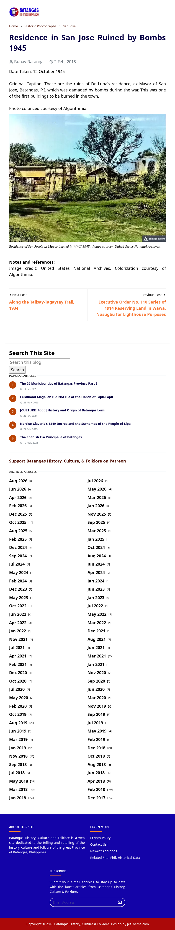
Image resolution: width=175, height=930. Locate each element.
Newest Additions (103, 851)
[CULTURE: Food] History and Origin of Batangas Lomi (62, 410)
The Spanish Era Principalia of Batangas (51, 437)
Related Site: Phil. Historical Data (115, 857)
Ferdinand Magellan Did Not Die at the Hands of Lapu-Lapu (66, 397)
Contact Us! (99, 844)
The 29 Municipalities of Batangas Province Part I (58, 383)
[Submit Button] (120, 902)
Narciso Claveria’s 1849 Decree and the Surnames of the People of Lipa (75, 423)
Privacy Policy (100, 838)
